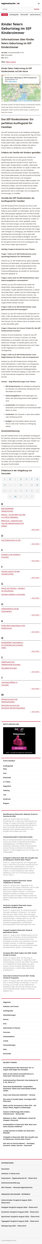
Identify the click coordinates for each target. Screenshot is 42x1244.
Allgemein (7, 1002)
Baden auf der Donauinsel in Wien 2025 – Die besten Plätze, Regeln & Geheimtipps (19, 1106)
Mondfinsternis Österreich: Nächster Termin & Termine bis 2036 (20, 815)
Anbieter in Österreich (10, 1173)
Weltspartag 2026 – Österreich (13, 1226)
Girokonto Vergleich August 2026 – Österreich (20, 1212)
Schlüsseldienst (9, 1037)
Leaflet (20, 101)
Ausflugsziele (14, 15)
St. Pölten (6, 782)
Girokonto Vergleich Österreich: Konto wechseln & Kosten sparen (17, 906)
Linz (4, 795)
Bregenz (6, 803)
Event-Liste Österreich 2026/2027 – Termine (19, 1095)
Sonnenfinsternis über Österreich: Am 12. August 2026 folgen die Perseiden (18, 1069)
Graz (4, 773)
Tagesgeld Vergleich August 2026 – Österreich (20, 1221)
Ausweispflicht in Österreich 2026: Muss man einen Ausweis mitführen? (20, 1125)
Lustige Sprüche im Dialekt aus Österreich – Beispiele (19, 1132)
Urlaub (5, 1041)
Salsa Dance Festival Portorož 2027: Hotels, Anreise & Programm (19, 977)
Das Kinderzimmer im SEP (11, 540)
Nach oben (35, 529)
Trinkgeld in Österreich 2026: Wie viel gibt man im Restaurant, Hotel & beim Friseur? (20, 859)
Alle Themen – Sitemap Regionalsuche (16, 1187)
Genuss (6, 1019)
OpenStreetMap (28, 101)
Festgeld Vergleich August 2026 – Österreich (19, 1207)
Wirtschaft (24, 15)
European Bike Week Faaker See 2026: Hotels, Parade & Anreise (20, 954)
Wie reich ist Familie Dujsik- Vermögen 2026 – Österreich (20, 1100)
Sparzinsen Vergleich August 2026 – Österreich (20, 1216)
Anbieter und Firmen (11, 1006)
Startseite (5, 1169)
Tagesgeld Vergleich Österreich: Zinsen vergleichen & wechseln (17, 882)
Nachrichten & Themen (11, 1028)
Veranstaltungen (9, 1045)
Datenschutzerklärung (10, 1183)
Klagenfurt (7, 786)
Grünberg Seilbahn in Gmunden (13, 594)
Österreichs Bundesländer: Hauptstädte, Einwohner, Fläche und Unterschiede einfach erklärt (19, 1089)
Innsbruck (7, 799)
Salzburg (6, 790)
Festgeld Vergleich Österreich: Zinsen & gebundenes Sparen (17, 931)
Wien (5, 769)
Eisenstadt (7, 777)
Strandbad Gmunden (9, 668)
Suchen (36, 9)
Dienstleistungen (9, 1015)
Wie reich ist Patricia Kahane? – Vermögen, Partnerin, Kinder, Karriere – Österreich (19, 1144)
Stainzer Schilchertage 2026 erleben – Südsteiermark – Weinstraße (17, 1113)
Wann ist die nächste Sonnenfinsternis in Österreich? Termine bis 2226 (18, 1075)
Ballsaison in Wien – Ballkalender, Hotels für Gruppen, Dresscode (19, 1119)
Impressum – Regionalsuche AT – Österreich (19, 1178)
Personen (6, 1032)
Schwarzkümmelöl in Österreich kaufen (18, 837)
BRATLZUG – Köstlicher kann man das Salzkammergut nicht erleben (12, 523)
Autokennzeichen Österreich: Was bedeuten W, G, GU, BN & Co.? (20, 1081)
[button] (21, 86)
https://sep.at (11, 62)
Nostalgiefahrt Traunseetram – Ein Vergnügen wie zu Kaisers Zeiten (12, 645)
